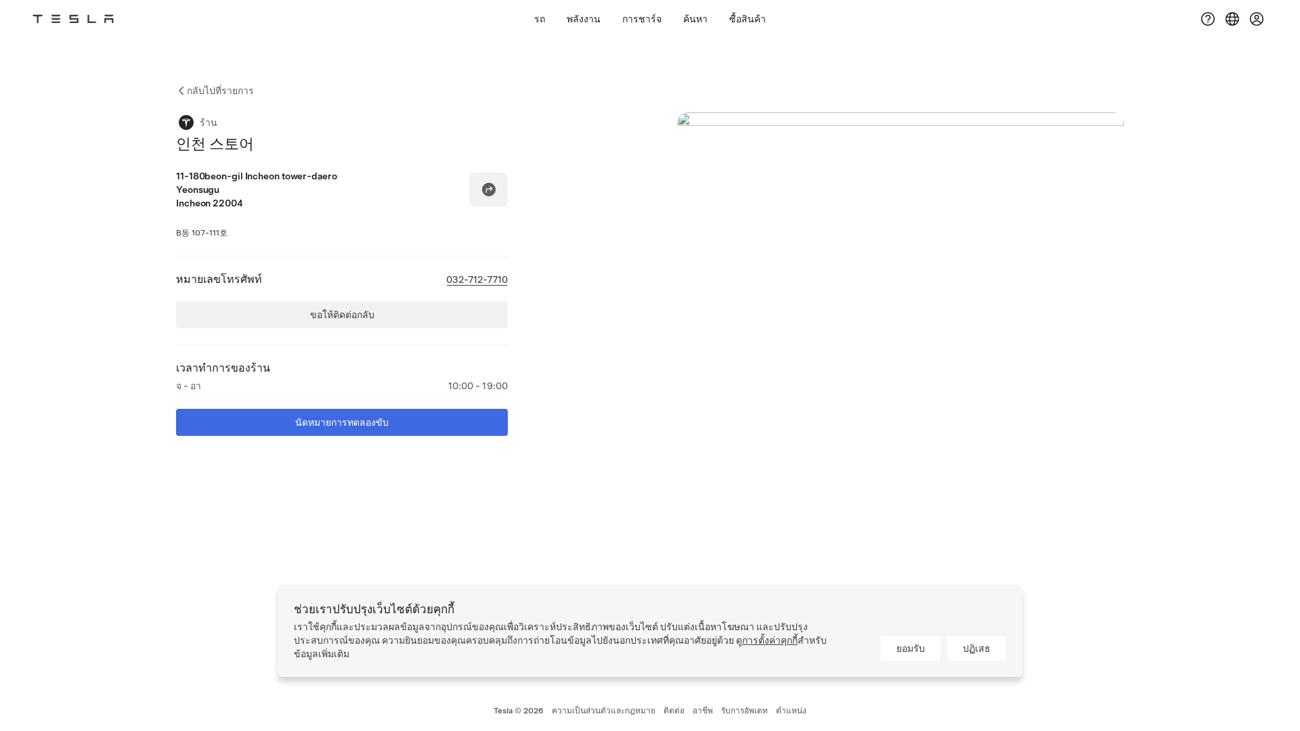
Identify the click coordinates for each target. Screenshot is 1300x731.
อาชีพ (703, 710)
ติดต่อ (674, 710)
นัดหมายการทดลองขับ (342, 422)
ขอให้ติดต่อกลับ (342, 314)
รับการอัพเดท (744, 710)
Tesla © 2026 (519, 710)
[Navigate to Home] (73, 19)
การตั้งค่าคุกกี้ (770, 640)
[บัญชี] (1257, 19)
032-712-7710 (477, 279)
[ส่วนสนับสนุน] (1208, 19)
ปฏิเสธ (977, 648)
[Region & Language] (1232, 19)
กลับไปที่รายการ (220, 90)
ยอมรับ (910, 648)
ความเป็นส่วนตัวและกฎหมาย (603, 710)
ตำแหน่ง (791, 710)
